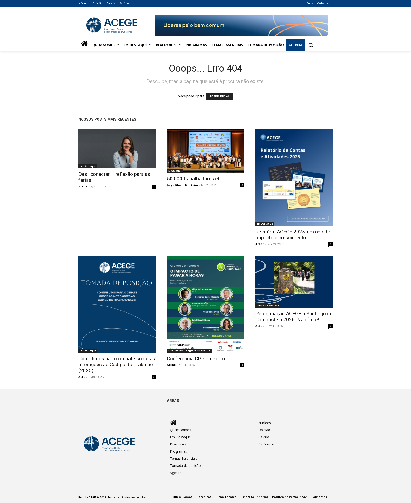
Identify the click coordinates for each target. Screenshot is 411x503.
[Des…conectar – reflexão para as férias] (117, 148)
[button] (310, 45)
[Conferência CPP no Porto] (205, 304)
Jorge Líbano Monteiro (182, 185)
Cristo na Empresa (268, 305)
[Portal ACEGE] (116, 25)
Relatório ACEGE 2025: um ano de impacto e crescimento (292, 235)
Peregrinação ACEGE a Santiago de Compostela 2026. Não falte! (294, 316)
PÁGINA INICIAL (219, 96)
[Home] (84, 45)
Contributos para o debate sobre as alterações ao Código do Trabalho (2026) (116, 364)
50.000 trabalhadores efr (194, 179)
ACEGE (82, 186)
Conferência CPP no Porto (196, 358)
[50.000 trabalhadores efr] (205, 151)
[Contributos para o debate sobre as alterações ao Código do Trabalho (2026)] (117, 304)
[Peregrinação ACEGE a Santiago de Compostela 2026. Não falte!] (294, 282)
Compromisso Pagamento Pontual (189, 350)
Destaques (175, 170)
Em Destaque (88, 166)
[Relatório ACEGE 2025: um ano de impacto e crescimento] (294, 177)
